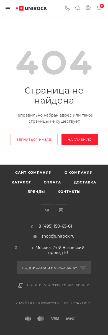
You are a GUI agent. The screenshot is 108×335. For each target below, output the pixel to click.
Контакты (69, 192)
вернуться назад (34, 140)
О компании (79, 172)
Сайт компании (33, 172)
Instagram (61, 210)
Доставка (85, 182)
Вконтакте (47, 210)
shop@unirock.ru (58, 236)
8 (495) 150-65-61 (55, 226)
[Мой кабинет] (88, 8)
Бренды (36, 192)
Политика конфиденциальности (58, 285)
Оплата (52, 182)
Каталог (21, 182)
